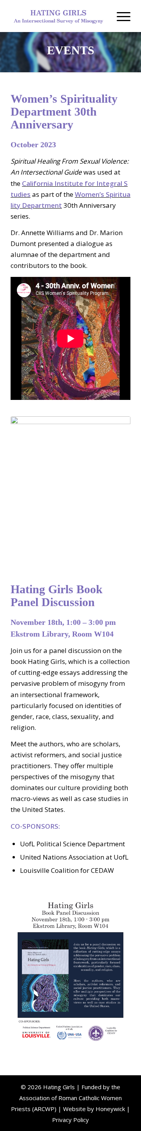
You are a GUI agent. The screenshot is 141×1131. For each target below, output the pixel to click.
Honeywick (110, 1109)
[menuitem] (119, 16)
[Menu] (119, 16)
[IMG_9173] (70, 495)
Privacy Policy (70, 1120)
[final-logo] (59, 16)
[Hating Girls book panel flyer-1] (70, 970)
